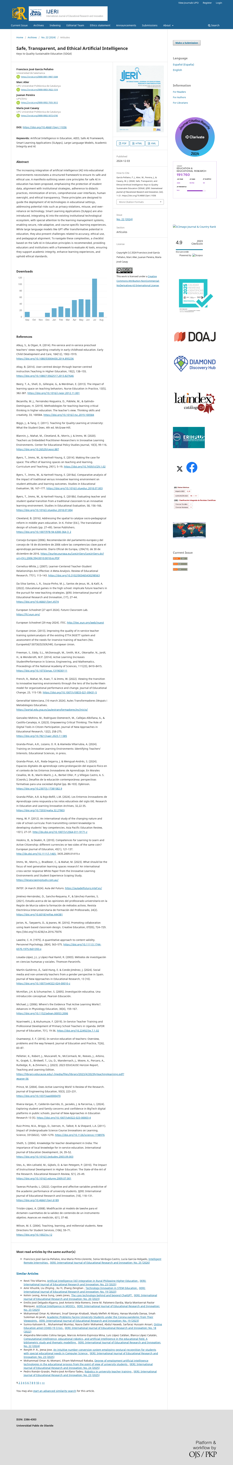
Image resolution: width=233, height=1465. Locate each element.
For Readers (179, 91)
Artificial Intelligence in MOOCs (56, 1306)
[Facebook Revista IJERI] (192, 472)
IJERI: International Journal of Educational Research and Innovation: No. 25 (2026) (100, 1262)
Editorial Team (75, 25)
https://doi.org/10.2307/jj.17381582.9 (39, 788)
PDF (124, 143)
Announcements (126, 25)
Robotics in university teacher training (108, 1371)
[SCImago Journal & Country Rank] (194, 226)
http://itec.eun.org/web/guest (85, 622)
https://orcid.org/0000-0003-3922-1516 (39, 89)
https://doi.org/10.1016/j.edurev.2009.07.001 (43, 1178)
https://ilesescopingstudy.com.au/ (37, 880)
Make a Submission (186, 42)
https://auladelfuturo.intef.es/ (83, 888)
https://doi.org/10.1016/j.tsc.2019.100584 (69, 415)
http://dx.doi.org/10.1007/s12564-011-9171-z (60, 832)
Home (19, 37)
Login (219, 2)
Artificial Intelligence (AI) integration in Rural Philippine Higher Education (92, 1280)
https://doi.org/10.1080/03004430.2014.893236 (45, 358)
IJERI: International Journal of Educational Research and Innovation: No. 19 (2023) (84, 1289)
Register (207, 2)
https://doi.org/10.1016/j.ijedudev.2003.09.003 (44, 1156)
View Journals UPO (188, 2)
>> (43, 1382)
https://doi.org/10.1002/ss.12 (34, 1234)
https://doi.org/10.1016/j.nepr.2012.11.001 (53, 393)
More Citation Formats (131, 202)
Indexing (55, 25)
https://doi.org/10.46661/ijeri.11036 (45, 127)
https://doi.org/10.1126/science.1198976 (80, 1135)
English (177, 70)
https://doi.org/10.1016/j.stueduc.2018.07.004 (44, 510)
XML (153, 143)
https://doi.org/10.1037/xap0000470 (38, 1096)
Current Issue (19, 25)
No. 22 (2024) (48, 37)
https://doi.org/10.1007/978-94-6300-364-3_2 (43, 532)
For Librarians (180, 102)
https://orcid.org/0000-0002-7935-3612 (39, 102)
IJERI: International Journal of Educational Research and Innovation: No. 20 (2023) (90, 1297)
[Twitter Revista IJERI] (179, 472)
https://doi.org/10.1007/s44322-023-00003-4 (64, 1117)
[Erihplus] (189, 447)
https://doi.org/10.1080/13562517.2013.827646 (45, 376)
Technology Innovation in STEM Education (112, 1288)
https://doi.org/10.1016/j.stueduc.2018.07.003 (74, 488)
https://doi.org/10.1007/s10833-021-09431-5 (70, 692)
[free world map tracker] (189, 537)
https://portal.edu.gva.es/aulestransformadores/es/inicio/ (52, 709)
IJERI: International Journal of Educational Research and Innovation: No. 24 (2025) (88, 1366)
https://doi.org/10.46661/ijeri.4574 (37, 601)
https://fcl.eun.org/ (28, 614)
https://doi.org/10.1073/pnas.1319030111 (41, 670)
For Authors (179, 97)
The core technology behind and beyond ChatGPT (102, 1295)
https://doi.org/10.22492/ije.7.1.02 (78, 1030)
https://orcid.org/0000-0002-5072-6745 (39, 115)
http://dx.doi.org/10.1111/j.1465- (36, 853)
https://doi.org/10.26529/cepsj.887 (37, 449)
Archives (38, 25)
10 (37, 1382)
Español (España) (183, 64)
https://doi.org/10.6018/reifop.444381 (39, 914)
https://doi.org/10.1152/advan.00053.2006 (42, 1013)
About (167, 25)
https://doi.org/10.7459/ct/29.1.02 (85, 466)
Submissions (149, 25)
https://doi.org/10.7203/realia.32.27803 (40, 810)
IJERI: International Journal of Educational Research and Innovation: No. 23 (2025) (85, 1282)
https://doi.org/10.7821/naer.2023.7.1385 (41, 736)
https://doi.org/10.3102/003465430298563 (74, 575)
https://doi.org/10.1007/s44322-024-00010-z (43, 983)
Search (215, 25)
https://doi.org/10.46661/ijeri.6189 (37, 1200)
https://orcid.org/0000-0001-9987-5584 (39, 76)
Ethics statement (100, 25)
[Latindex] (195, 413)
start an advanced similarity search (54, 1391)
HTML (138, 143)
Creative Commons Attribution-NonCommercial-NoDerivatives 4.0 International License (137, 281)
